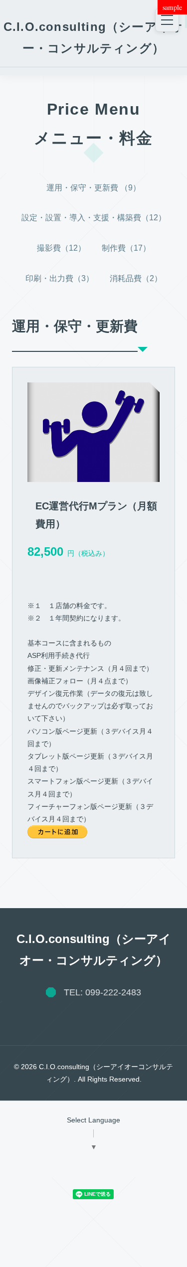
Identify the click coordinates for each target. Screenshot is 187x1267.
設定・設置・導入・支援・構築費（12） (93, 217)
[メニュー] (167, 20)
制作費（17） (126, 248)
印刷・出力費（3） (59, 278)
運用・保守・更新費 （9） (93, 187)
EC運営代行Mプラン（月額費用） (96, 514)
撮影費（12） (61, 248)
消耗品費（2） (136, 278)
